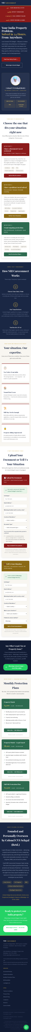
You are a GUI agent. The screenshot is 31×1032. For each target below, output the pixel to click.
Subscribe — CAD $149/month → (15, 812)
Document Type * (8, 524)
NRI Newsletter (6, 980)
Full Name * (7, 496)
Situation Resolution (8, 974)
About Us (5, 1002)
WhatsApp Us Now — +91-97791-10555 (15, 929)
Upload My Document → (15, 175)
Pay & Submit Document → (15, 546)
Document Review (7, 971)
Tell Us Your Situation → (15, 216)
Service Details (6, 1005)
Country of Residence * (10, 517)
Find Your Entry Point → (11, 59)
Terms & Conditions (8, 991)
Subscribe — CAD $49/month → (15, 730)
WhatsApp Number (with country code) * (14, 510)
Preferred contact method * (11, 618)
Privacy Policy (6, 994)
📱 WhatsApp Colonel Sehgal (12, 65)
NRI (9, 3)
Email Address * (8, 503)
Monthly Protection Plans (9, 977)
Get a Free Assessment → (15, 626)
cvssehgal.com (6, 983)
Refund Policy (6, 997)
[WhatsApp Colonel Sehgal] (26, 1027)
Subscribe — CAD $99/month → (15, 772)
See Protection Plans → (15, 254)
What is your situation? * (10, 610)
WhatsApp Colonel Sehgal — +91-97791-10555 (17, 667)
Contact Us (5, 1000)
